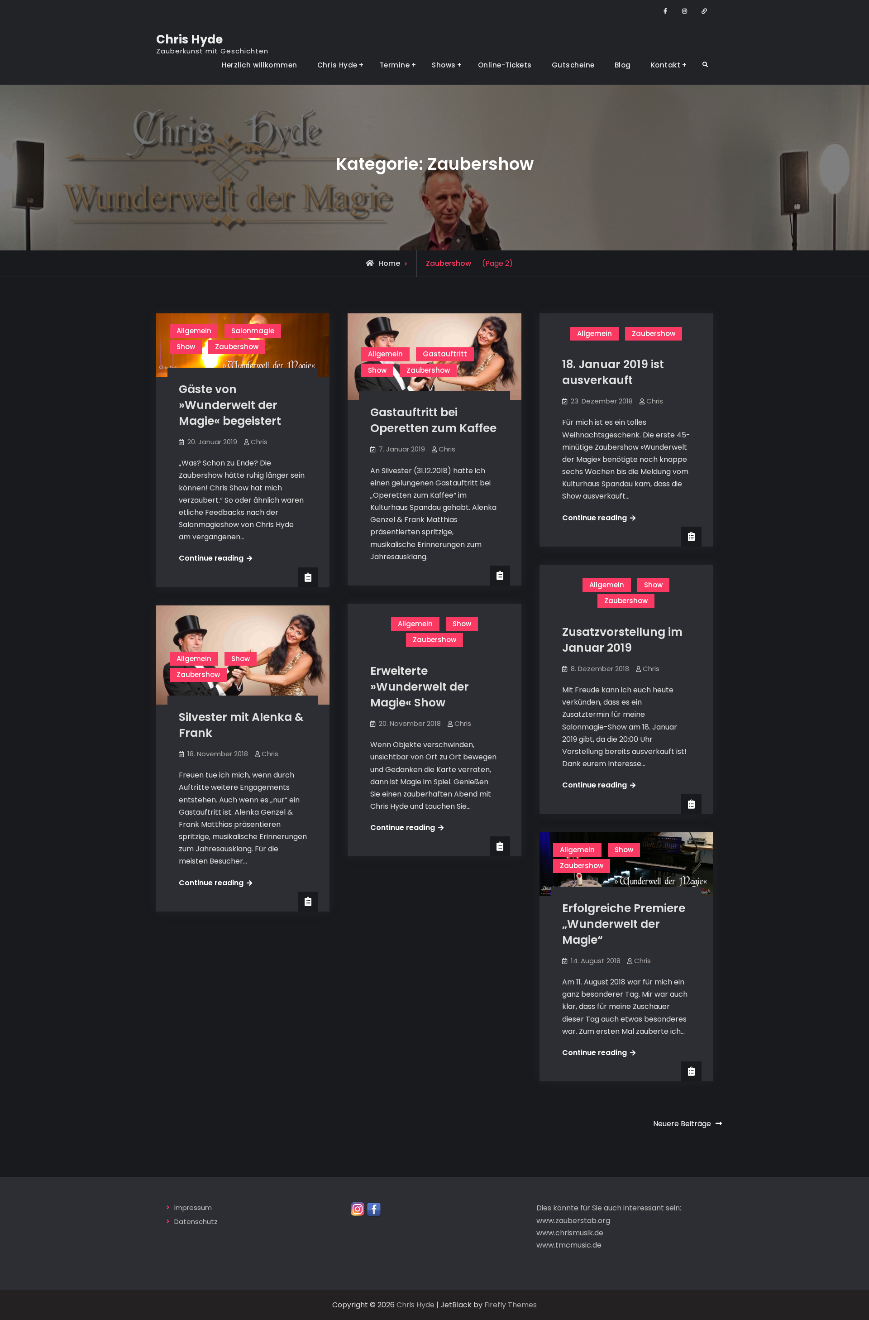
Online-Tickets (505, 65)
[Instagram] (358, 1209)
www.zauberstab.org (573, 1220)
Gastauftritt (445, 354)
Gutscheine (573, 65)
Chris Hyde (189, 39)
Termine (395, 65)
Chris (259, 441)
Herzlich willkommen (259, 65)
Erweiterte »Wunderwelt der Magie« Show (419, 686)
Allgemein (194, 331)
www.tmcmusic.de (569, 1245)
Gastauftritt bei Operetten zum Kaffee (433, 420)
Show (186, 346)
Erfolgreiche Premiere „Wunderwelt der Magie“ (623, 924)
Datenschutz (196, 1221)
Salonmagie (252, 331)
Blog (623, 65)
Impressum (193, 1207)
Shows (444, 65)
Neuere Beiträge (682, 1123)
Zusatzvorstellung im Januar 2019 (622, 640)
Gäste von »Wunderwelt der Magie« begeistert (230, 405)
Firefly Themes (510, 1305)
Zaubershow (236, 346)
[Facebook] (374, 1209)
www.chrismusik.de (569, 1233)
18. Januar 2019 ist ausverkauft (613, 372)
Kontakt (666, 65)
